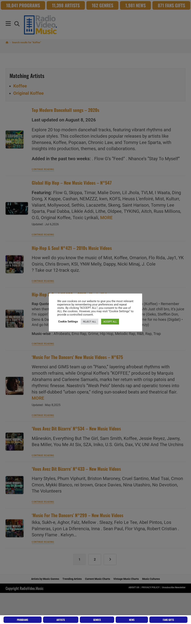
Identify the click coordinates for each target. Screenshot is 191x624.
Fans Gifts (168, 620)
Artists (61, 620)
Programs (22, 620)
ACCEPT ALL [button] (110, 321)
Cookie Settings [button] (68, 321)
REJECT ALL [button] (89, 321)
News (131, 620)
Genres (97, 620)
